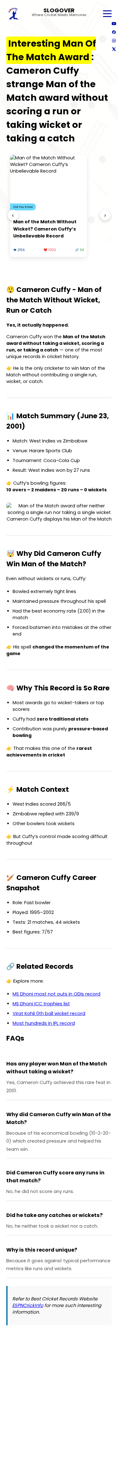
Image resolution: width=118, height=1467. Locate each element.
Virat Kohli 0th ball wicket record (49, 1013)
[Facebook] (114, 32)
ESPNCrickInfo (27, 1305)
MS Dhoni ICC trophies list (41, 1004)
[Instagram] (114, 40)
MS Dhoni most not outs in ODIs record (56, 994)
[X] (114, 49)
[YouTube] (114, 23)
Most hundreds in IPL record (44, 1023)
